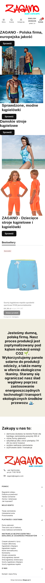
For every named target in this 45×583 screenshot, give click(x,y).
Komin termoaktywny (10, 550)
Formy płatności (8, 525)
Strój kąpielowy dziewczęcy (12, 560)
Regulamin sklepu (8, 492)
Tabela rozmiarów (8, 497)
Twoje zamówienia (9, 511)
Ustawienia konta (8, 513)
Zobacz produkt (12, 313)
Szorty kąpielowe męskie (11, 564)
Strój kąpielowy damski (10, 557)
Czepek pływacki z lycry (11, 541)
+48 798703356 (13, 470)
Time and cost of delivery (11, 527)
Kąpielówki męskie (9, 548)
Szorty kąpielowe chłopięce (12, 562)
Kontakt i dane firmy (9, 574)
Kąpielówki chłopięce (10, 546)
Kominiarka (6, 553)
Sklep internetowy (20, 580)
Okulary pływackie (9, 555)
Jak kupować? (7, 501)
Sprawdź (7, 43)
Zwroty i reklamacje (9, 499)
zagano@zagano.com (15, 476)
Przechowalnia (7, 515)
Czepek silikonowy (9, 544)
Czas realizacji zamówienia (12, 530)
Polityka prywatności (10, 494)
